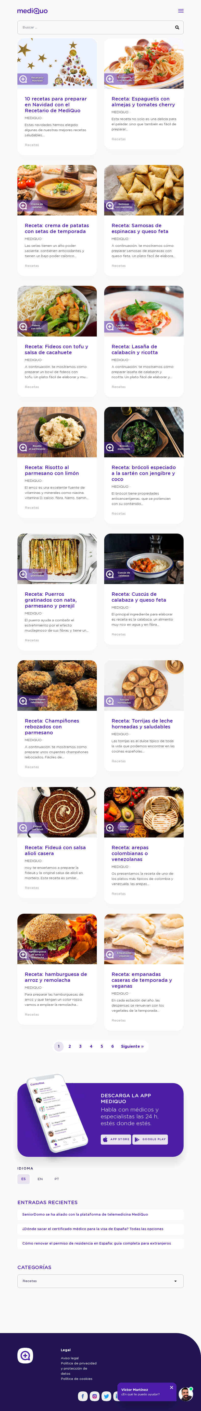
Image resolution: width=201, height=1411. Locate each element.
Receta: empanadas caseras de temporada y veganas (142, 980)
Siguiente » (132, 1047)
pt (56, 1179)
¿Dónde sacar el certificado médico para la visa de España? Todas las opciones (92, 1229)
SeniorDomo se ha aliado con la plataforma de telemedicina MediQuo (85, 1214)
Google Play (154, 1139)
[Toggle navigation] (179, 10)
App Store (120, 1139)
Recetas (32, 145)
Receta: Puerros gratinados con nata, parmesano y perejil (51, 600)
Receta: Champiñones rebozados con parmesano (52, 727)
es (23, 1179)
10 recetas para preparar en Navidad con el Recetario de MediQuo (56, 105)
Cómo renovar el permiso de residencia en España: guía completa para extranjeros (96, 1243)
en (40, 1179)
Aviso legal (70, 1358)
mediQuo (33, 118)
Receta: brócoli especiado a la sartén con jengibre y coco (144, 473)
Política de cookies (76, 1379)
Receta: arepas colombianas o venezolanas (130, 853)
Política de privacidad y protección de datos (79, 1368)
